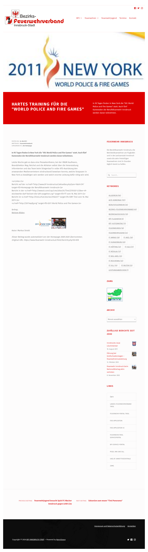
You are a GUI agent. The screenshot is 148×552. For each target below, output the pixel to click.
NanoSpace (61, 540)
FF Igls (129, 247)
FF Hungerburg (117, 242)
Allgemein (115, 195)
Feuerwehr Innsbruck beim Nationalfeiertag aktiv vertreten (117, 369)
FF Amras (114, 237)
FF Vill (113, 265)
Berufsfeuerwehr (118, 205)
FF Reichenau (116, 261)
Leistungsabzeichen (118, 270)
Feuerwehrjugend (118, 233)
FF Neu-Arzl (115, 256)
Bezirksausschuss (118, 214)
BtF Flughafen (116, 219)
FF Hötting (115, 247)
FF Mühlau (115, 251)
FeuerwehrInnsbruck (26, 143)
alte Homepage (27, 146)
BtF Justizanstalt (117, 223)
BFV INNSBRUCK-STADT (35, 540)
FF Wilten (126, 265)
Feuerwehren (116, 228)
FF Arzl (128, 237)
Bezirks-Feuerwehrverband (123, 209)
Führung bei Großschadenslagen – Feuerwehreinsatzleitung (117, 356)
